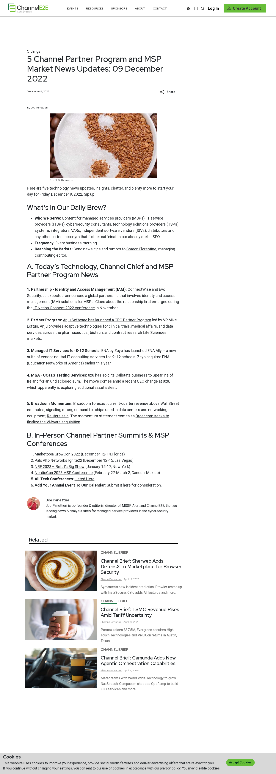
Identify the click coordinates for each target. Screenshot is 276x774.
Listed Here (84, 479)
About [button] (140, 8)
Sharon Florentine (141, 249)
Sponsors (119, 8)
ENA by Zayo (112, 350)
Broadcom (82, 403)
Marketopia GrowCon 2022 (57, 454)
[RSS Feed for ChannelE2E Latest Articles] (188, 8)
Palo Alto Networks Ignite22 (58, 460)
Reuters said (58, 416)
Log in (213, 8)
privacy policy (170, 768)
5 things (34, 51)
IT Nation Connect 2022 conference (64, 308)
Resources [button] (95, 8)
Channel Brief (114, 552)
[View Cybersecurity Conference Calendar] (196, 8)
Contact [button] (160, 8)
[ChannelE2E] (28, 8)
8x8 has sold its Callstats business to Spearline (128, 375)
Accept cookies (240, 762)
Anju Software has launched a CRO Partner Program (107, 320)
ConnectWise (139, 289)
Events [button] (72, 8)
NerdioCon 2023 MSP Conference (64, 472)
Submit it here (119, 485)
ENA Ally (154, 350)
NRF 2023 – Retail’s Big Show (60, 466)
